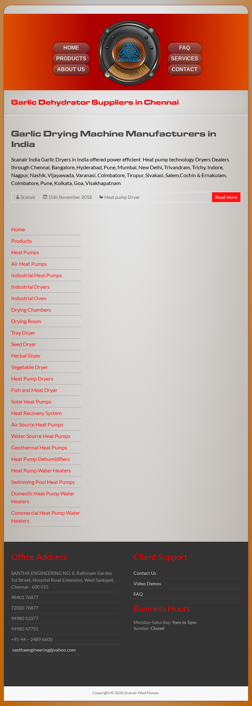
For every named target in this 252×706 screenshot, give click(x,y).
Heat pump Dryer (122, 197)
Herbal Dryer (26, 355)
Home (18, 229)
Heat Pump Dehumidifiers (40, 459)
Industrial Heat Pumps (36, 275)
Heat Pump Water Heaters (41, 470)
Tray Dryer (23, 332)
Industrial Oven (29, 298)
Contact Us (145, 573)
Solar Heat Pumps (31, 401)
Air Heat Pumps (29, 263)
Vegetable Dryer (29, 367)
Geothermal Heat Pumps (39, 447)
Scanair (28, 197)
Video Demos (147, 583)
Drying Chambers (31, 309)
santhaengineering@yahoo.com (44, 650)
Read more (226, 197)
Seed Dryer (23, 344)
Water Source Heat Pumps (41, 436)
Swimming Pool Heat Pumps (43, 482)
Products (21, 241)
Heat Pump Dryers (32, 378)
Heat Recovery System (36, 413)
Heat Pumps (25, 252)
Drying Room (26, 321)
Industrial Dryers (30, 286)
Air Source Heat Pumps (37, 424)
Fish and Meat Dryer (34, 390)
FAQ (138, 594)
